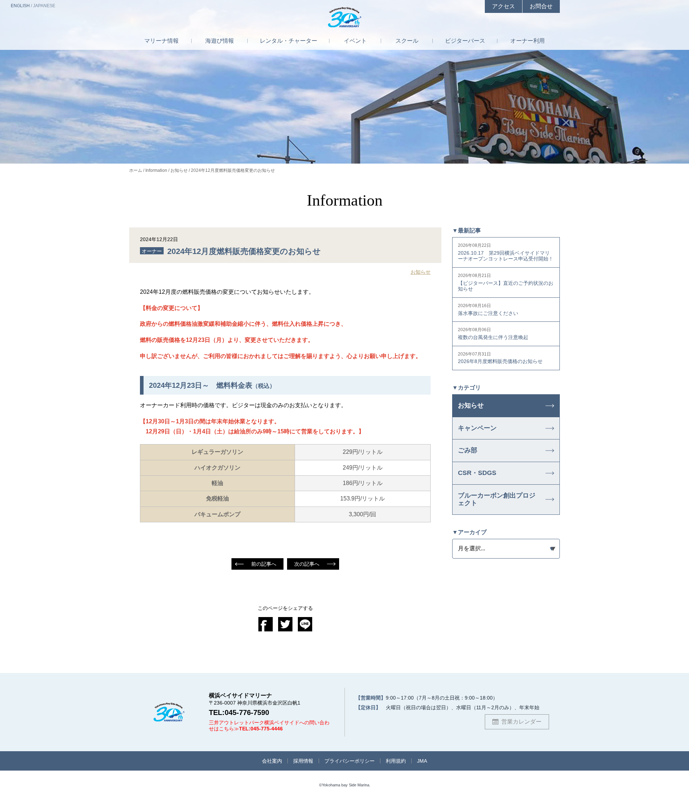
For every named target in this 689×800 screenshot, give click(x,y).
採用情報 (303, 761)
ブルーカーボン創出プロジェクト (496, 499)
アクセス (503, 6)
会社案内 (272, 761)
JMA (422, 761)
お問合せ (541, 6)
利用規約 (396, 761)
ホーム (135, 170)
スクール (406, 41)
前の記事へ (263, 564)
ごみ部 (467, 450)
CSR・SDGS (477, 472)
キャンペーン (477, 428)
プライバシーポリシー (349, 761)
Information (156, 170)
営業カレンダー (521, 722)
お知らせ (179, 170)
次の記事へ (306, 564)
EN (20, 5)
